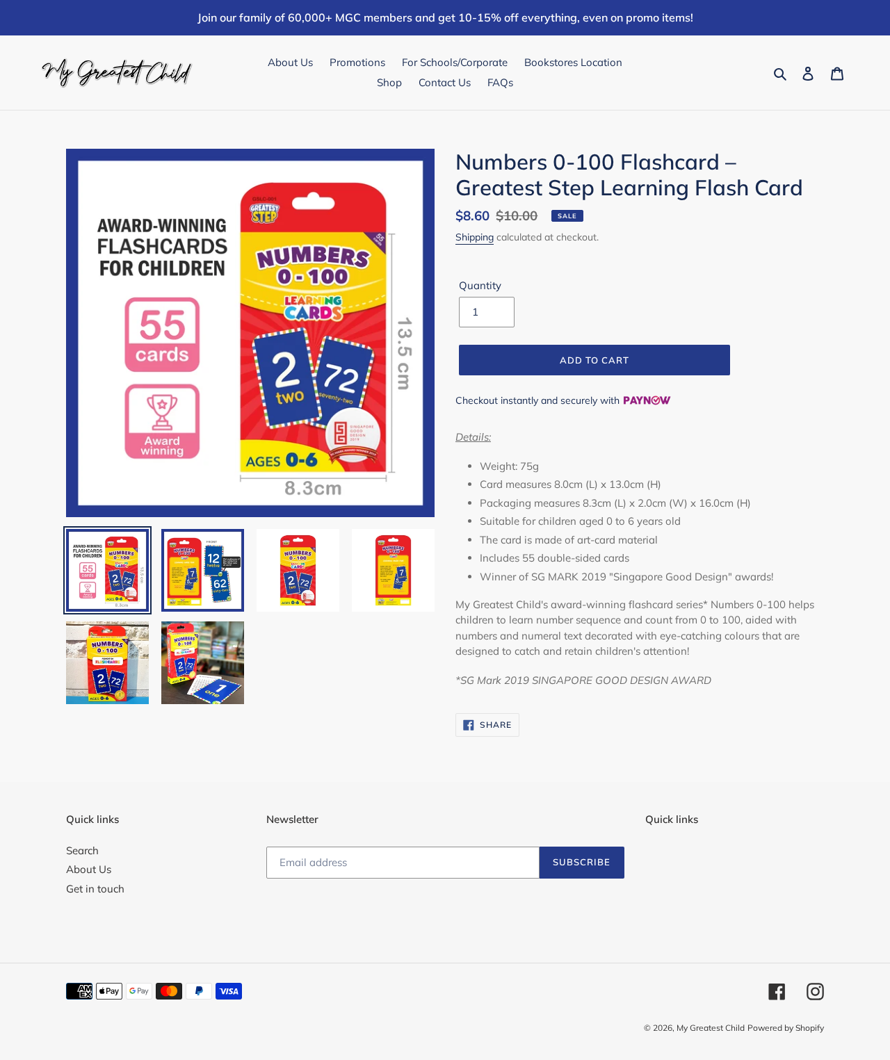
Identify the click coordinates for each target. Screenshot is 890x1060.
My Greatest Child (711, 1027)
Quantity (480, 285)
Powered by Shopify (785, 1027)
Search (82, 850)
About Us (88, 869)
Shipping (474, 237)
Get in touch (95, 888)
